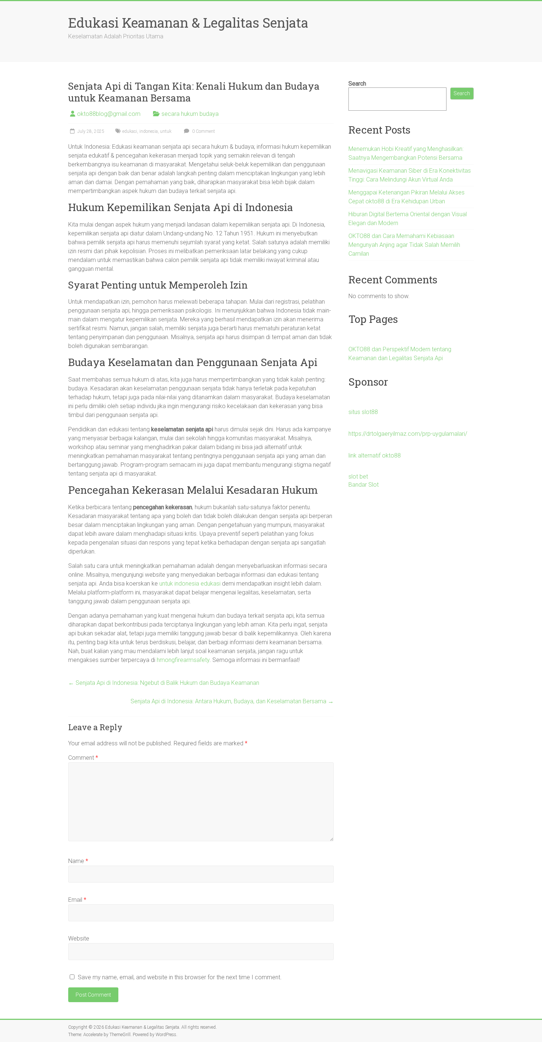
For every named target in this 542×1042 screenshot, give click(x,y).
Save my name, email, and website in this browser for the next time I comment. (180, 977)
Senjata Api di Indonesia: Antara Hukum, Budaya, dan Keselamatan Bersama (232, 701)
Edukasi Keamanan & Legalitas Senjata (188, 22)
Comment (83, 757)
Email (77, 899)
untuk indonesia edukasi (189, 583)
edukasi (129, 131)
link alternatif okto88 (374, 455)
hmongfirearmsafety (183, 659)
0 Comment (203, 131)
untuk (165, 131)
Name (78, 861)
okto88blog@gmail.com (108, 113)
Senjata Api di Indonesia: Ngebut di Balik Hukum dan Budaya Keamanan (163, 682)
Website (78, 938)
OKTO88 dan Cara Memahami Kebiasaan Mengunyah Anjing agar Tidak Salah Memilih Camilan (404, 244)
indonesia (148, 131)
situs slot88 (363, 411)
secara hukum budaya (190, 113)
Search (357, 83)
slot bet (358, 476)
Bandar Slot (363, 484)
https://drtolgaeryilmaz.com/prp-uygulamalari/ (407, 433)
